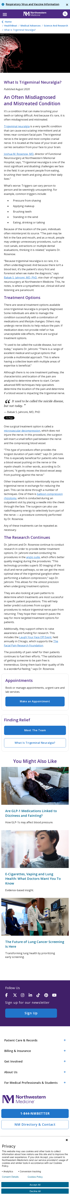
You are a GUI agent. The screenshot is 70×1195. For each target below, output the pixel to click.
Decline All (35, 1191)
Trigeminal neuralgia (17, 126)
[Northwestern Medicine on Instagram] (25, 995)
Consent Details (10, 1177)
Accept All (35, 1184)
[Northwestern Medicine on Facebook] (9, 995)
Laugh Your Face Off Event (35, 637)
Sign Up (31, 1013)
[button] (4, 13)
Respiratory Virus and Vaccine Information (32, 4)
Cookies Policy (35, 1177)
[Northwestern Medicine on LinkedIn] (32, 995)
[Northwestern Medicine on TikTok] (40, 995)
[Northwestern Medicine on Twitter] (17, 995)
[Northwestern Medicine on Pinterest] (48, 995)
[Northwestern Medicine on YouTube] (56, 995)
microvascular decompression (22, 430)
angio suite (33, 557)
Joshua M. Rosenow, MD (19, 154)
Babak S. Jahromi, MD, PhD (20, 277)
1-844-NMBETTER (35, 1113)
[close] (67, 5)
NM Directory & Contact (35, 1124)
